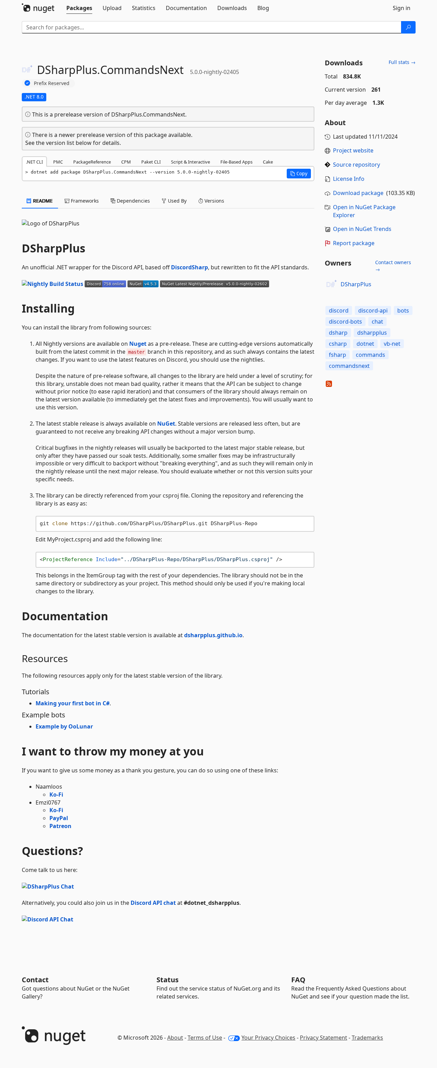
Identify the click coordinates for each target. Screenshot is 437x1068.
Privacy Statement (323, 1037)
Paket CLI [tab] (151, 162)
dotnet (365, 343)
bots (403, 310)
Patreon (60, 826)
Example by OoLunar (64, 726)
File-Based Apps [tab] (236, 162)
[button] (299, 173)
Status (167, 979)
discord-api (373, 310)
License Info (348, 179)
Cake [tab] (268, 162)
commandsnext (349, 366)
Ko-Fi (56, 794)
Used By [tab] (177, 200)
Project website (353, 150)
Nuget (137, 343)
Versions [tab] (213, 200)
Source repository (356, 164)
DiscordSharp (189, 267)
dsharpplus (372, 332)
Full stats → (402, 62)
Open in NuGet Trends (362, 229)
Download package (358, 193)
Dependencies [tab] (132, 200)
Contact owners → (393, 265)
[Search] (408, 27)
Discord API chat (153, 903)
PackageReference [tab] (92, 162)
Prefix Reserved (51, 83)
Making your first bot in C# (73, 703)
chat (377, 321)
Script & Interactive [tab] (190, 162)
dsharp (338, 332)
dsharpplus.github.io (213, 635)
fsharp (337, 355)
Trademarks (367, 1037)
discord (339, 310)
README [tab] (42, 200)
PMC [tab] (58, 162)
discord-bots (345, 321)
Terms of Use (205, 1037)
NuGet (166, 423)
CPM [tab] (126, 162)
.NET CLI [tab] (34, 162)
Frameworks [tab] (84, 200)
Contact (35, 979)
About (175, 1037)
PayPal (58, 818)
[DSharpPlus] (331, 284)
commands (370, 355)
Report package (353, 243)
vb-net (392, 343)
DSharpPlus (356, 284)
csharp (338, 343)
